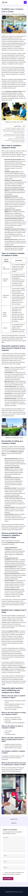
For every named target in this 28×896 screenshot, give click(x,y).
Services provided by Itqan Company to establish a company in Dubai (13, 136)
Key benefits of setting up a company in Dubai (14, 134)
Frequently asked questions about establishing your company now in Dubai (14, 141)
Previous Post (14, 819)
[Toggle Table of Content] (23, 126)
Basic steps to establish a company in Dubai (14, 128)
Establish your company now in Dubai (16, 138)
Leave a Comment (6, 14)
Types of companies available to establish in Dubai (13, 129)
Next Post (13, 823)
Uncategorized (14, 14)
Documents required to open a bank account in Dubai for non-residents (14, 132)
